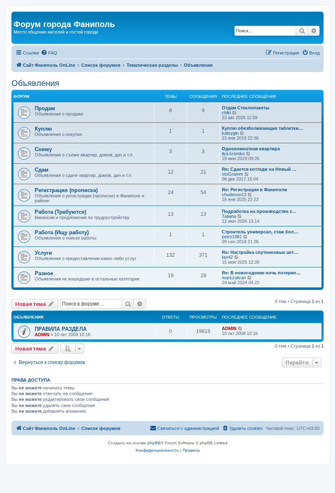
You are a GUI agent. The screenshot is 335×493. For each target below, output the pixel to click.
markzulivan (234, 277)
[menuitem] (49, 53)
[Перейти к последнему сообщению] (240, 328)
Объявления (35, 83)
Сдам (42, 170)
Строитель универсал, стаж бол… (260, 231)
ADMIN (42, 334)
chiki (226, 112)
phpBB (154, 443)
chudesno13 (234, 194)
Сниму (43, 149)
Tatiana (229, 216)
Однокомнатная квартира (251, 148)
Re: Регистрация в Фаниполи (254, 189)
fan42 (227, 257)
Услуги (43, 253)
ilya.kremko (233, 153)
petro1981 (232, 236)
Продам (45, 108)
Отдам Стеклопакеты (245, 107)
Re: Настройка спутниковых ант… (260, 252)
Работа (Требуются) (60, 212)
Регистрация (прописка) (66, 190)
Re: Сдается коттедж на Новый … (259, 169)
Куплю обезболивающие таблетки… (262, 128)
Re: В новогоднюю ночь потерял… (261, 272)
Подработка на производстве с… (259, 211)
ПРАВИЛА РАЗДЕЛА (61, 329)
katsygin (230, 133)
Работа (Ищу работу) (62, 232)
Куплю (43, 129)
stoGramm (232, 174)
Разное (44, 273)
